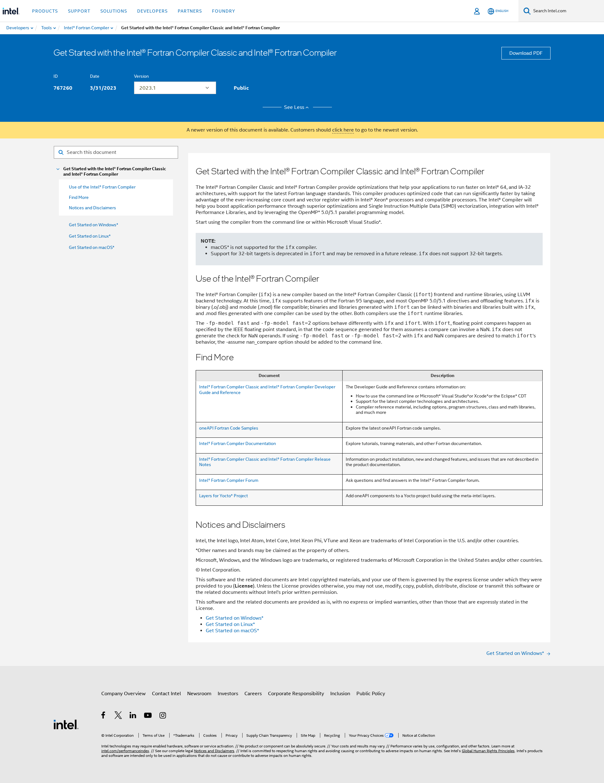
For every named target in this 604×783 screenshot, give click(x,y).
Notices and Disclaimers (214, 750)
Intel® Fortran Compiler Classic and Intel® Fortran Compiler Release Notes (265, 462)
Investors (228, 693)
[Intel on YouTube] (148, 716)
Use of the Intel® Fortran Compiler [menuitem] (102, 187)
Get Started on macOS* (92, 247)
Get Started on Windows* (93, 225)
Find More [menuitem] (79, 197)
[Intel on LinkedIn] (133, 716)
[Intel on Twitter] (118, 716)
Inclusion (340, 693)
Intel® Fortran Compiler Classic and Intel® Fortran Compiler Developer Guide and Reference (267, 389)
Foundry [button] (223, 11)
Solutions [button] (113, 11)
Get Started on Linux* (90, 236)
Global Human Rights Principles (488, 750)
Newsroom (199, 693)
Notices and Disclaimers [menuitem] (92, 208)
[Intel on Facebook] (104, 716)
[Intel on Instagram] (163, 716)
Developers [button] (152, 11)
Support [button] (79, 11)
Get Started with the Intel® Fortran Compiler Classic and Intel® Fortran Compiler (114, 171)
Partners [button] (190, 11)
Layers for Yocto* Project (223, 496)
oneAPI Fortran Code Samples (228, 428)
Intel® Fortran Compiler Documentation (237, 443)
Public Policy (370, 693)
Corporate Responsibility (296, 693)
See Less (294, 107)
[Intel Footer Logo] (66, 724)
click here (343, 130)
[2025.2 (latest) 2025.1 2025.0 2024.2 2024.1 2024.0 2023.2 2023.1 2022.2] (175, 88)
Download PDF (526, 53)
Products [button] (45, 11)
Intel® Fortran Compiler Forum (228, 480)
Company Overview (123, 693)
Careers (253, 693)
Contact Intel (166, 693)
